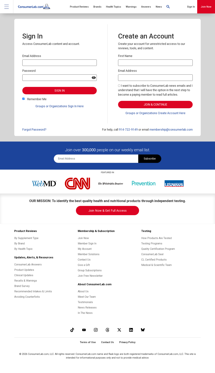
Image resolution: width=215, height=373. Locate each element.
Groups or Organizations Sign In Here (59, 106)
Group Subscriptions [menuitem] (90, 270)
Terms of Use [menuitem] (88, 342)
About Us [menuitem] (83, 291)
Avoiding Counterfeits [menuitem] (27, 296)
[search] (168, 6)
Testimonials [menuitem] (85, 302)
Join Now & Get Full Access (107, 210)
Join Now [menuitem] (83, 238)
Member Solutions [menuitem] (88, 254)
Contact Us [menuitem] (84, 259)
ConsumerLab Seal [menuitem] (152, 254)
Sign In (191, 6)
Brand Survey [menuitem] (22, 286)
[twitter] (119, 330)
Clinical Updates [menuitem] (23, 275)
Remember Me (37, 99)
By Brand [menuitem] (19, 243)
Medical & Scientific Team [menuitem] (156, 265)
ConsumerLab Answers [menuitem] (28, 264)
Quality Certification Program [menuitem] (158, 248)
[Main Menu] (6, 6)
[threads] (107, 330)
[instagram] (96, 330)
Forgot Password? (34, 129)
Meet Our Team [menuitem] (87, 296)
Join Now (206, 6)
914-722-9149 (128, 129)
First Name (125, 56)
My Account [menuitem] (85, 248)
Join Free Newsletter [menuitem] (90, 275)
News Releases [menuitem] (87, 307)
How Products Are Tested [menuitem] (156, 238)
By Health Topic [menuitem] (23, 248)
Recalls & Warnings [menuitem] (25, 280)
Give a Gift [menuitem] (84, 265)
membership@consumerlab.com (171, 129)
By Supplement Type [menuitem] (26, 238)
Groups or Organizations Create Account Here (155, 113)
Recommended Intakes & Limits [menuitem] (33, 291)
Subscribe (150, 158)
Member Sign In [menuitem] (87, 243)
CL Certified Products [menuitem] (154, 259)
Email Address (31, 56)
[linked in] (131, 330)
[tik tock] (72, 330)
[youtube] (84, 330)
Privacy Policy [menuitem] (127, 342)
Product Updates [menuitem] (24, 269)
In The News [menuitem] (85, 313)
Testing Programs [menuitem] (151, 243)
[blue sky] (143, 330)
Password (29, 70)
